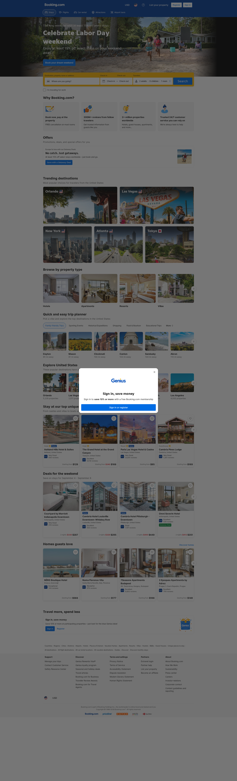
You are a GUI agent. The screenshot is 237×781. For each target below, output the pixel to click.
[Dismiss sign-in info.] (154, 372)
